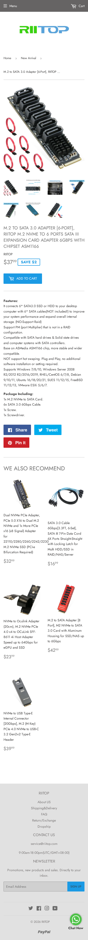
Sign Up (75, 886)
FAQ (44, 814)
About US (44, 802)
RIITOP (46, 922)
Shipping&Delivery (44, 808)
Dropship (44, 826)
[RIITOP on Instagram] (47, 909)
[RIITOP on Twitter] (30, 909)
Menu (13, 6)
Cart (81, 6)
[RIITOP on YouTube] (55, 909)
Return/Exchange (44, 820)
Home (7, 58)
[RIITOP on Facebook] (38, 909)
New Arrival (28, 58)
